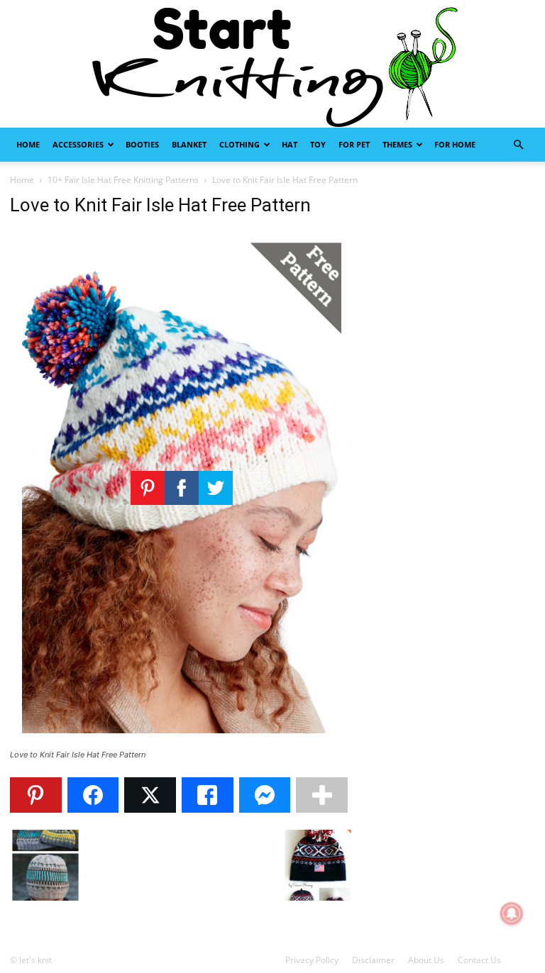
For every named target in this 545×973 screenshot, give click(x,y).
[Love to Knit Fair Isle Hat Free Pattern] (181, 741)
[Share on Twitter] (150, 795)
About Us (426, 960)
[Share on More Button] (322, 795)
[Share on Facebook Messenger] (265, 795)
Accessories (78, 144)
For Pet (354, 144)
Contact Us (479, 960)
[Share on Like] (207, 795)
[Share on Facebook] (93, 795)
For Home (454, 144)
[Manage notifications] (511, 913)
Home (28, 144)
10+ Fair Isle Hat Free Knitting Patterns (123, 180)
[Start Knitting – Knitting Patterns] (272, 64)
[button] (518, 145)
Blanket (189, 144)
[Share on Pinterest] (36, 795)
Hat (289, 144)
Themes (397, 144)
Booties (142, 144)
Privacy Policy (311, 960)
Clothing (239, 144)
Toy (318, 144)
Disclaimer (373, 960)
